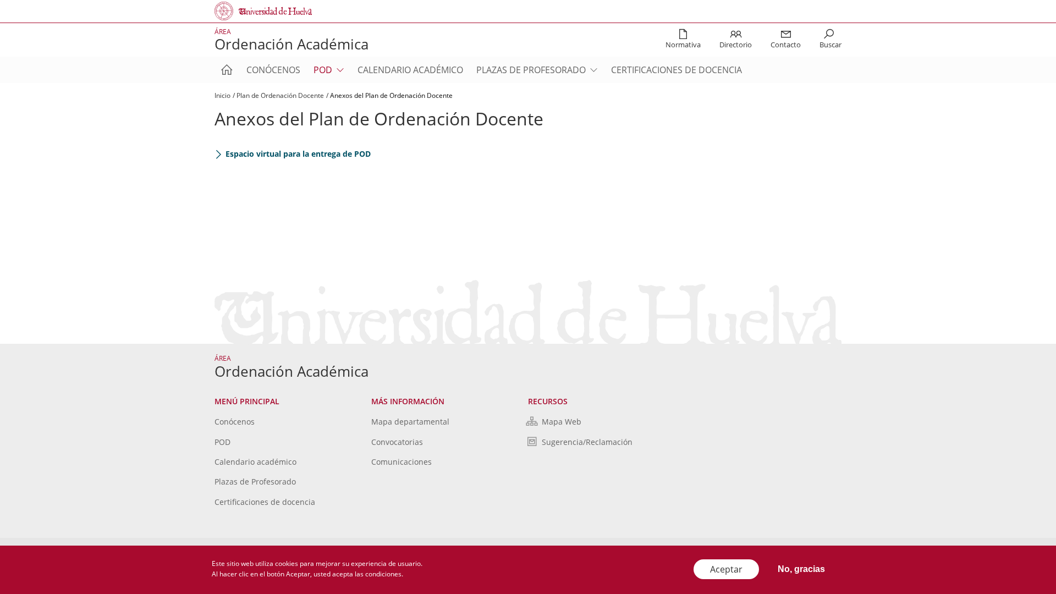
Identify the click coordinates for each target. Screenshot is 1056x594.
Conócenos (273, 70)
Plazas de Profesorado (531, 70)
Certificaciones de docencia (265, 502)
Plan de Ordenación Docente (280, 95)
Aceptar (726, 569)
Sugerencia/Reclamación (587, 442)
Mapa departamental (410, 421)
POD (323, 70)
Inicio (222, 95)
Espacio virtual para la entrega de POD (298, 153)
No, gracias (801, 569)
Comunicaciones (401, 462)
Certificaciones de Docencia (676, 70)
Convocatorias (397, 442)
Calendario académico (410, 70)
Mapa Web (561, 421)
